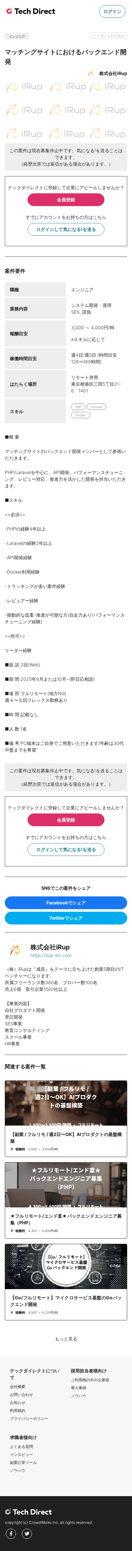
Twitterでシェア (66, 918)
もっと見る (66, 1338)
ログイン (112, 11)
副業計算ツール (23, 1462)
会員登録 (66, 199)
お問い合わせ (21, 1394)
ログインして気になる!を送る (66, 229)
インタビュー (21, 1454)
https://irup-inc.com (50, 955)
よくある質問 (21, 1446)
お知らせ (17, 1402)
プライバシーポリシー (29, 1418)
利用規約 (17, 1410)
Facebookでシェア (66, 902)
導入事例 (78, 1387)
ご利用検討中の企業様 (90, 1379)
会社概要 (17, 1386)
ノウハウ (78, 1395)
